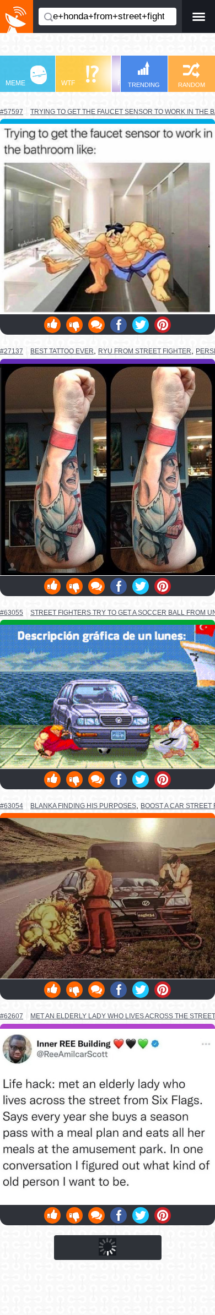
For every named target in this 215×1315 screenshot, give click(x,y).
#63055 (11, 612)
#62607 (11, 1016)
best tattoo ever (62, 350)
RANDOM (191, 84)
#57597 (11, 112)
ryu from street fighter (144, 351)
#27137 (11, 351)
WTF (68, 83)
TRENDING (144, 84)
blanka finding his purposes (83, 805)
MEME (15, 83)
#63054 (11, 806)
